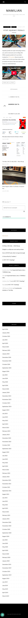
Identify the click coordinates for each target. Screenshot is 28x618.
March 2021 (5, 511)
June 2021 (5, 501)
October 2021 (6, 487)
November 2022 (6, 441)
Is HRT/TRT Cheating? (8, 260)
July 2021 (4, 497)
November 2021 (6, 483)
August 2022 (5, 452)
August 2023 (5, 410)
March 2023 (5, 427)
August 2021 (5, 494)
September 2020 (6, 533)
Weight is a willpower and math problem (13, 249)
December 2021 (6, 480)
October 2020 (6, 529)
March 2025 (5, 346)
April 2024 (5, 385)
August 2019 (5, 578)
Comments (14, 89)
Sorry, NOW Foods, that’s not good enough (13, 253)
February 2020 (6, 557)
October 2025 (6, 336)
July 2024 (4, 375)
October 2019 (6, 571)
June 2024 (5, 378)
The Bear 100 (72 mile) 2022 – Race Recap (13, 161)
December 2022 (6, 438)
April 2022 (5, 466)
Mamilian (14, 10)
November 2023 (6, 399)
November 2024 (6, 361)
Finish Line (6, 82)
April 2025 (5, 343)
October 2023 (6, 403)
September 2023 (6, 406)
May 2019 (5, 589)
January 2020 (5, 561)
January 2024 (5, 392)
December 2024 (6, 357)
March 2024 (5, 389)
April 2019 (5, 592)
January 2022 (5, 476)
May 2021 (5, 504)
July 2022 (4, 455)
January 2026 (5, 332)
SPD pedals (11, 57)
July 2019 (4, 582)
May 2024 (5, 382)
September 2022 (6, 448)
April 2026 (5, 329)
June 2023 (5, 417)
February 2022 (6, 473)
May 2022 (5, 462)
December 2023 (6, 396)
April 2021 (5, 508)
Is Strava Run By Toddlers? (9, 256)
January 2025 (5, 354)
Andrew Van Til (14, 97)
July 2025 (4, 339)
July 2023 (4, 413)
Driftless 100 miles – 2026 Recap (11, 246)
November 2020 (6, 526)
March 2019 (5, 596)
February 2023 (6, 431)
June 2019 (5, 585)
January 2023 (5, 434)
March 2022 (5, 469)
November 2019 (6, 568)
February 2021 (6, 515)
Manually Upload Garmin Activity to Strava (12, 136)
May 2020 (5, 547)
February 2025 (6, 350)
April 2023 (5, 424)
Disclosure (5, 235)
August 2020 (5, 536)
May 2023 (5, 420)
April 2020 (5, 550)
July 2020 (4, 540)
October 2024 (6, 364)
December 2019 (6, 564)
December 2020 (6, 522)
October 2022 (6, 445)
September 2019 (6, 575)
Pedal (12, 82)
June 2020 (5, 543)
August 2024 (5, 371)
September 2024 (6, 368)
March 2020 (5, 554)
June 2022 (5, 459)
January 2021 (5, 518)
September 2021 (6, 490)
